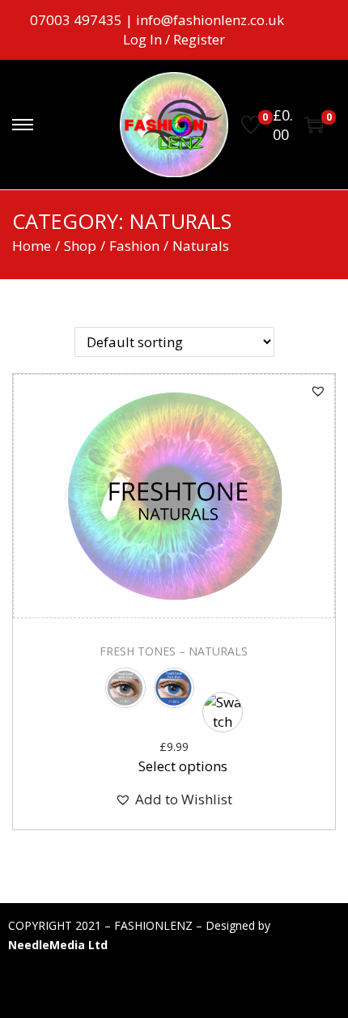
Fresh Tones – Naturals (174, 651)
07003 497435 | (83, 20)
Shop (80, 245)
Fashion (134, 245)
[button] (318, 391)
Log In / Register (174, 39)
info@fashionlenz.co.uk (210, 20)
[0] (251, 124)
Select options (182, 766)
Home (31, 245)
